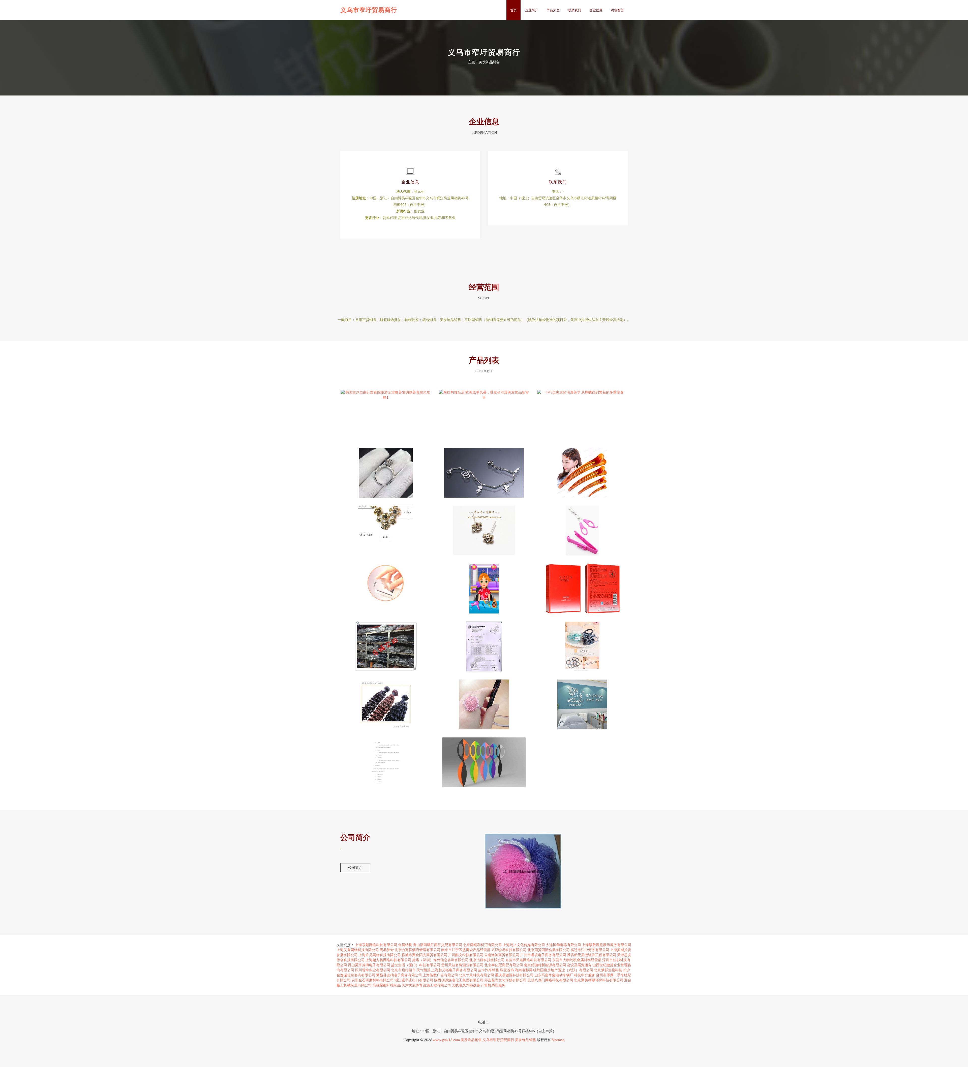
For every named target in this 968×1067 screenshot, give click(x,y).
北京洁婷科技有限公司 (487, 960)
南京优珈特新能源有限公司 (545, 965)
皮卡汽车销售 (488, 970)
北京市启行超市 (403, 970)
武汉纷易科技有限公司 (509, 950)
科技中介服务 (584, 975)
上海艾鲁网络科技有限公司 (358, 950)
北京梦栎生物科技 (608, 970)
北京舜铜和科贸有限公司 (482, 945)
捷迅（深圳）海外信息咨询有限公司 (440, 960)
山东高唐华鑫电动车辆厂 (553, 975)
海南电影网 (523, 970)
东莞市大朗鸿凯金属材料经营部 (576, 960)
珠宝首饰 (507, 970)
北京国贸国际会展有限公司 (548, 950)
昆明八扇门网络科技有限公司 (550, 980)
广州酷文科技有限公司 (465, 955)
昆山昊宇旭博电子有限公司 (369, 965)
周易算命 (387, 950)
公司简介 (355, 867)
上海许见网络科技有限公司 (379, 955)
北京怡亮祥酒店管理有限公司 (417, 950)
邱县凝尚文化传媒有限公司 (505, 980)
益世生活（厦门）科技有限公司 (415, 965)
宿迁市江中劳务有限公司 (589, 950)
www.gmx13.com (446, 1040)
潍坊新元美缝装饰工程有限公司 (591, 955)
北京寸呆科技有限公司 (476, 975)
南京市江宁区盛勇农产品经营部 (466, 950)
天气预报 (423, 970)
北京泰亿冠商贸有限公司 (503, 965)
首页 (513, 10)
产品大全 (553, 10)
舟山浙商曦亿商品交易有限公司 (437, 945)
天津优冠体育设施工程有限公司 (426, 985)
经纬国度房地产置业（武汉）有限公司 (563, 970)
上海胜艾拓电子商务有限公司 (454, 970)
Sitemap (558, 1040)
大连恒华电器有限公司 (563, 945)
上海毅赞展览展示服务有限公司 (606, 945)
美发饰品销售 (471, 1040)
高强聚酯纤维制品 (387, 985)
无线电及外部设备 (466, 985)
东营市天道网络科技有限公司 (528, 960)
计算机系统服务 (493, 985)
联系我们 (574, 10)
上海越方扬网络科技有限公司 (388, 960)
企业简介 (531, 10)
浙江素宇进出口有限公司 (414, 980)
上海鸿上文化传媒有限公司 (524, 945)
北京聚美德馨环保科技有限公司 (598, 980)
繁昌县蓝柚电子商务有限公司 (399, 975)
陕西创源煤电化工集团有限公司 (458, 980)
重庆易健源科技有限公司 (514, 975)
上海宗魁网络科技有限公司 (376, 945)
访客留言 (617, 10)
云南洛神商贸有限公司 (502, 955)
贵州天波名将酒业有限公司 (462, 965)
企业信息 (595, 10)
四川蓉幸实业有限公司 (372, 970)
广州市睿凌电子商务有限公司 (543, 955)
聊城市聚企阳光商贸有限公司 (424, 955)
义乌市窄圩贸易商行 (368, 10)
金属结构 (405, 945)
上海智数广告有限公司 (440, 975)
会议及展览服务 (579, 965)
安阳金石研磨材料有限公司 (372, 980)
